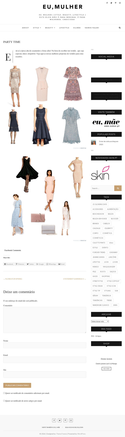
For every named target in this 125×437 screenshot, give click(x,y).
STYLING (107, 291)
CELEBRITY (108, 228)
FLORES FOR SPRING (12, 279)
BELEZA (111, 214)
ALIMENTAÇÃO (113, 209)
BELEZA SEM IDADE (100, 219)
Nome (5, 340)
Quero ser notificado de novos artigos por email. (23, 400)
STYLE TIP (96, 291)
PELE (94, 272)
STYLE (36, 28)
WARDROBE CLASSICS (101, 305)
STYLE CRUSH (98, 286)
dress (111, 243)
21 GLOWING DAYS (100, 204)
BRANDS (96, 224)
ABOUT (25, 28)
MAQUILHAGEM (109, 267)
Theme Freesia (61, 434)
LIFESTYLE (64, 28)
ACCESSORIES (98, 209)
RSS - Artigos (96, 336)
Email (5, 355)
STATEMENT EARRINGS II (74, 279)
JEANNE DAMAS (98, 257)
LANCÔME (112, 257)
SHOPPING (106, 276)
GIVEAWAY (113, 252)
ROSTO (103, 272)
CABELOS (106, 224)
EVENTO (105, 248)
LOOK (106, 262)
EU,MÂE (77, 28)
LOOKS (115, 262)
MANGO (96, 267)
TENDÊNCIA (106, 296)
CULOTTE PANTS (99, 243)
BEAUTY (49, 28)
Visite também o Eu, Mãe (51, 427)
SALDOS (113, 272)
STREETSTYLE (98, 281)
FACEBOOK (106, 80)
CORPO (95, 233)
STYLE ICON (111, 286)
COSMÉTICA (107, 233)
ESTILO (95, 248)
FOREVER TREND (99, 252)
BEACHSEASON (98, 214)
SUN (116, 291)
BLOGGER (114, 219)
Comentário (7, 305)
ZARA (115, 305)
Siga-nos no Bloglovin (74, 427)
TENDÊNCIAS (97, 300)
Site (4, 369)
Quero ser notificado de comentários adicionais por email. (27, 393)
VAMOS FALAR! (92, 28)
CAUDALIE (96, 228)
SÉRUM (95, 296)
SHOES (95, 276)
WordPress (82, 434)
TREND (109, 300)
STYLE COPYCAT (113, 281)
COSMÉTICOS (98, 238)
